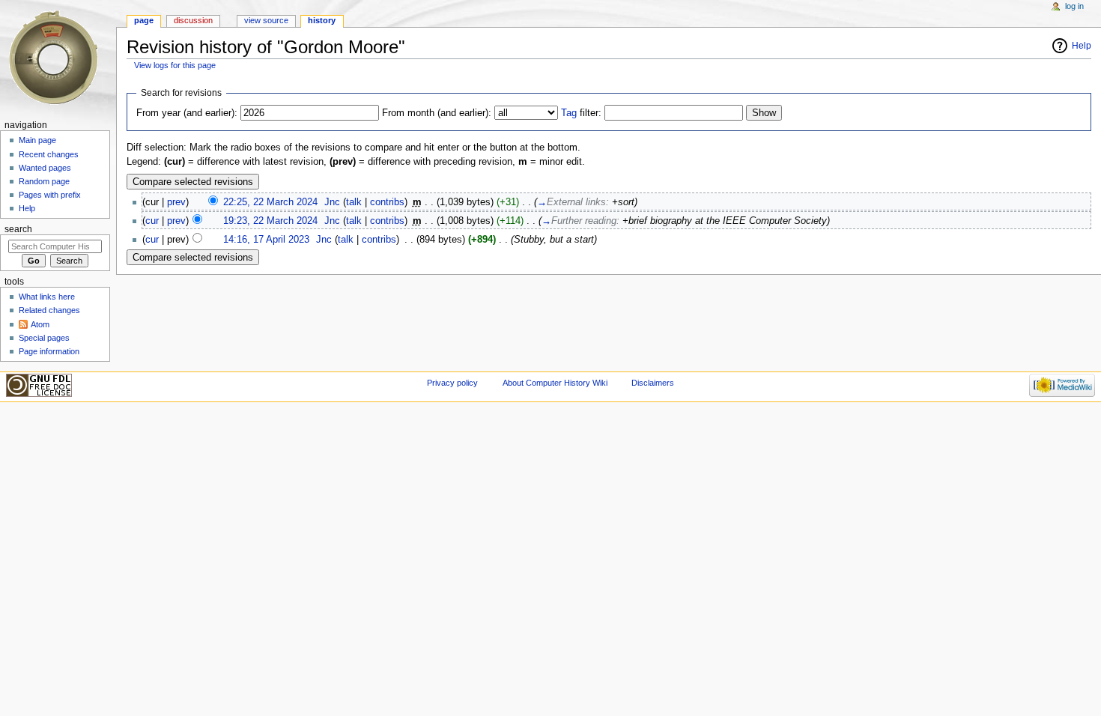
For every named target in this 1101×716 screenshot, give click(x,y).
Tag (569, 113)
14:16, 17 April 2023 (266, 239)
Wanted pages (45, 167)
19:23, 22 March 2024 (270, 221)
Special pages (44, 337)
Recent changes (49, 154)
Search (18, 229)
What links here (47, 296)
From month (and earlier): (436, 113)
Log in (1074, 5)
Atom (40, 324)
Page (144, 20)
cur (152, 221)
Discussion (193, 20)
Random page (44, 181)
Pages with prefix (50, 194)
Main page (37, 140)
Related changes (49, 310)
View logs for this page (175, 65)
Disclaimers (652, 382)
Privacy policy (452, 382)
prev (176, 202)
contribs (387, 202)
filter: (581, 113)
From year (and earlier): (186, 113)
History (322, 20)
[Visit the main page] (58, 58)
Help (1081, 45)
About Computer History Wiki (555, 382)
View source (266, 20)
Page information (49, 351)
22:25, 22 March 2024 (270, 202)
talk (354, 202)
